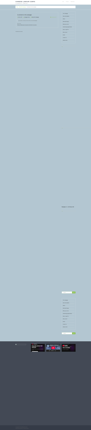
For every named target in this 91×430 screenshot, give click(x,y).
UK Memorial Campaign (22, 3)
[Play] (47, 350)
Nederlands (72, 1)
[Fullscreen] (58, 350)
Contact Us (65, 37)
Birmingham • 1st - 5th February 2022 (68, 206)
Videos (64, 18)
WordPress (21, 428)
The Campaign (65, 13)
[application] (38, 348)
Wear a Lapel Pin (66, 29)
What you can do (66, 24)
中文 (63, 1)
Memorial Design (66, 21)
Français (67, 1)
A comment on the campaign (24, 15)
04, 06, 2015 (20, 17)
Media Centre (65, 40)
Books (64, 34)
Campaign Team (27, 17)
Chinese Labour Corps (25, 1)
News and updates (66, 16)
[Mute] (57, 350)
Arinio (28, 428)
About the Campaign (35, 17)
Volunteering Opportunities (67, 26)
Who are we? (65, 32)
